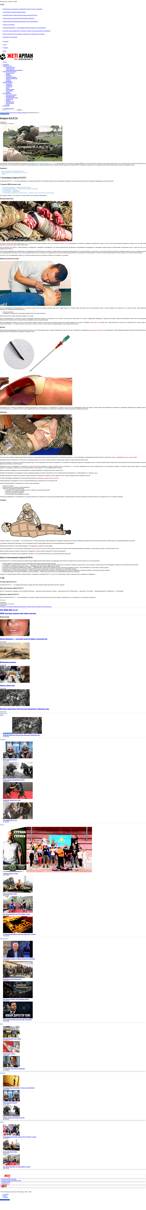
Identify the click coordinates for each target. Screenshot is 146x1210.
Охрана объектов (10, 68)
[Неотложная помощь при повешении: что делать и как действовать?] (11, 1086)
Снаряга (8, 92)
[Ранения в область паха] (15, 682)
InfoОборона (9, 75)
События (6, 105)
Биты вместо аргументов (10, 37)
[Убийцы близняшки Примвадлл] (18, 758)
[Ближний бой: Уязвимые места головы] (18, 798)
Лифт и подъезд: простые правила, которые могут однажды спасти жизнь (24, 34)
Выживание (8, 81)
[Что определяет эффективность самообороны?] (11, 1067)
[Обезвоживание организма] (15, 659)
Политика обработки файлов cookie (11, 1180)
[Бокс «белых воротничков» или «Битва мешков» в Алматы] (18, 912)
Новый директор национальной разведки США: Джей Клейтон (20, 21)
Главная (2, 112)
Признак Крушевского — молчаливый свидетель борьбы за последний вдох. (24, 27)
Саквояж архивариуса (11, 77)
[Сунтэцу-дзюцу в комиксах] (11, 1052)
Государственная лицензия (8, 1179)
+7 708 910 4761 (5, 1182)
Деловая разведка (10, 73)
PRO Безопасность (9, 71)
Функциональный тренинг (12, 97)
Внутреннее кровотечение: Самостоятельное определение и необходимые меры (24, 709)
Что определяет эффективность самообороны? (14, 1068)
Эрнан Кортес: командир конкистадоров (14, 12)
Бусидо (8, 104)
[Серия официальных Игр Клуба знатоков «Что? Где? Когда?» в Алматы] (11, 1135)
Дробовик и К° (9, 85)
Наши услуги (7, 66)
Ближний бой (9, 86)
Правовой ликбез (10, 101)
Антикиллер (7, 93)
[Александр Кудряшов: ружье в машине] (11, 1037)
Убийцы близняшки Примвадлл (10, 759)
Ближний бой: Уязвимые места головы (12, 800)
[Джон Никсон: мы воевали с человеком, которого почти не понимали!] (18, 957)
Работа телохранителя (11, 94)
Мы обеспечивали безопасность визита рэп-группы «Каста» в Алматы (19, 934)
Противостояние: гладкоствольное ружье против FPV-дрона (20, 15)
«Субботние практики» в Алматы (10, 873)
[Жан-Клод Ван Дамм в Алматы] (18, 892)
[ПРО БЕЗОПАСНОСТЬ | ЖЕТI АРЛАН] (16, 59)
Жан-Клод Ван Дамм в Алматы (10, 894)
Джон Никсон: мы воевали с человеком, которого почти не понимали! (22, 9)
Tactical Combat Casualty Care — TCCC (46, 163)
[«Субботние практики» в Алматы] (47, 871)
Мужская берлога (10, 103)
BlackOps (8, 74)
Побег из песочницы (9, 24)
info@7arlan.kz (5, 1183)
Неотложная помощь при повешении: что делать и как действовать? (19, 1088)
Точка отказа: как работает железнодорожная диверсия (18, 18)
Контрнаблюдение (10, 96)
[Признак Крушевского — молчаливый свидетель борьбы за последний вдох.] (15, 635)
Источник (2, 600)
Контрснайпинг (9, 90)
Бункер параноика (10, 89)
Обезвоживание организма (8, 662)
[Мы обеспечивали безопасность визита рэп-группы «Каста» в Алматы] (18, 932)
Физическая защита (10, 67)
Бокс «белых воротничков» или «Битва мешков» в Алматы (16, 914)
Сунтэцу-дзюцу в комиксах (9, 1054)
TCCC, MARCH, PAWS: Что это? (10, 820)
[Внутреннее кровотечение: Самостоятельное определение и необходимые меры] (15, 705)
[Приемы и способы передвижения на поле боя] (18, 778)
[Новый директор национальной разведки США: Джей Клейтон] (18, 1018)
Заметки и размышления (11, 78)
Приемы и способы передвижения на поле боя (13, 780)
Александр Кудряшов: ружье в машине (12, 1039)
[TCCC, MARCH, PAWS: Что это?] (18, 818)
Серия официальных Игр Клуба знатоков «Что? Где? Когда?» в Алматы (19, 1137)
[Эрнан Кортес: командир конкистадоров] (18, 977)
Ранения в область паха (7, 685)
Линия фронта (8, 82)
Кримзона (8, 100)
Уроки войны (9, 84)
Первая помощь (9, 99)
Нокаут (7, 88)
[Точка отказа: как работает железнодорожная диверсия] (18, 997)
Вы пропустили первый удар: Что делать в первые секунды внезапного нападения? (26, 31)
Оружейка (8, 79)
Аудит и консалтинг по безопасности (14, 70)
